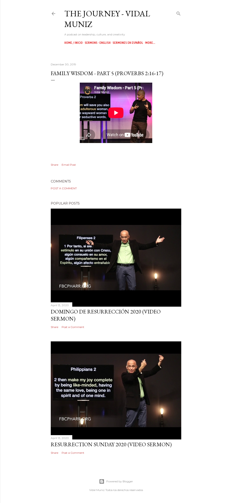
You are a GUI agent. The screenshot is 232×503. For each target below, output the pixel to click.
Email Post (69, 164)
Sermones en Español (128, 43)
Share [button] (54, 164)
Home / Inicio (73, 43)
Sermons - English (98, 43)
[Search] (178, 12)
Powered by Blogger (119, 481)
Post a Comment (64, 188)
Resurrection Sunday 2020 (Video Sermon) (111, 444)
